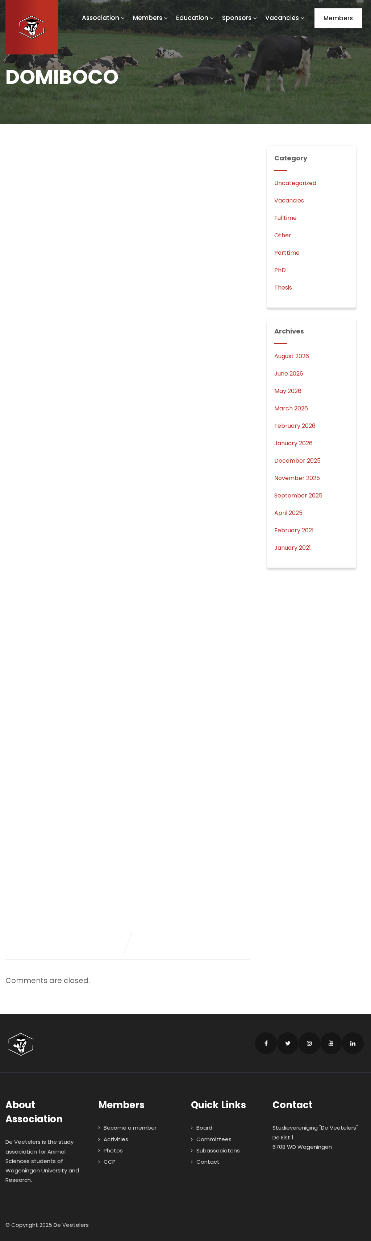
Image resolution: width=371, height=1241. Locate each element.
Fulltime (285, 218)
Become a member (130, 1127)
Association (100, 17)
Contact (208, 1162)
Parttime (287, 253)
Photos (113, 1150)
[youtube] (331, 1043)
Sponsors (236, 17)
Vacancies (282, 17)
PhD (280, 270)
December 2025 (297, 460)
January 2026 (293, 443)
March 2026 (291, 408)
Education (192, 17)
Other (282, 235)
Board (204, 1127)
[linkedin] (353, 1043)
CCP (110, 1162)
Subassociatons (218, 1150)
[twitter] (288, 1043)
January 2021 (292, 548)
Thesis (283, 287)
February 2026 (295, 426)
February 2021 (294, 530)
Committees (214, 1139)
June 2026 (288, 373)
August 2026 (291, 356)
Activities (116, 1139)
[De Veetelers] (31, 27)
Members (147, 17)
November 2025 (297, 478)
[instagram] (309, 1043)
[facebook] (266, 1043)
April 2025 (288, 513)
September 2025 (298, 495)
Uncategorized (295, 183)
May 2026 (287, 391)
